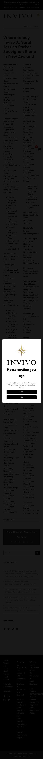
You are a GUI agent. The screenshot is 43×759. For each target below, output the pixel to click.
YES (21, 392)
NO (22, 397)
